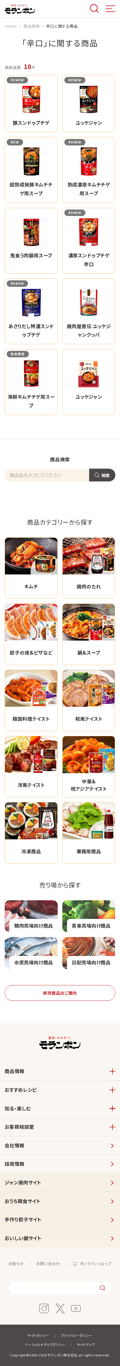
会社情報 (14, 1145)
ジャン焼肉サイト (23, 1182)
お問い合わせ (48, 1263)
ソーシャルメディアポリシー (45, 1344)
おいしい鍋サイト (23, 1238)
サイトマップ (86, 1344)
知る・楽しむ (18, 1108)
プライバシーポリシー (77, 1335)
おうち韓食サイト (22, 1201)
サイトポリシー (38, 1335)
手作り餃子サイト (23, 1219)
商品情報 (14, 1071)
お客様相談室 (19, 1126)
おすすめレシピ (21, 1089)
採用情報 (14, 1163)
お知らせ (16, 1263)
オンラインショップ (96, 1263)
